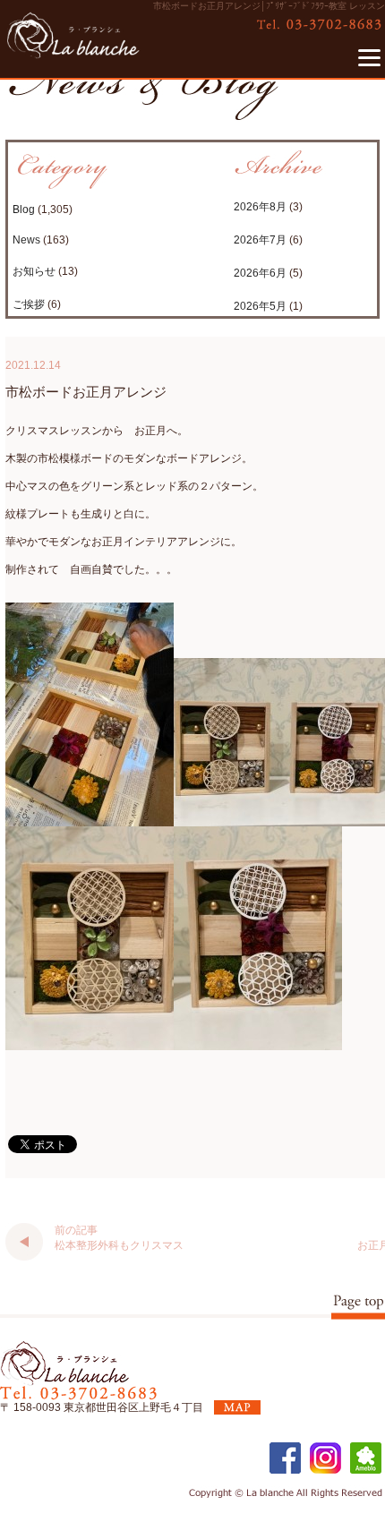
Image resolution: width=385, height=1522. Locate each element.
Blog (24, 209)
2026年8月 (260, 207)
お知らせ (34, 271)
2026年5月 (260, 306)
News (26, 240)
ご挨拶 (29, 304)
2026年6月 (260, 273)
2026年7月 (260, 240)
